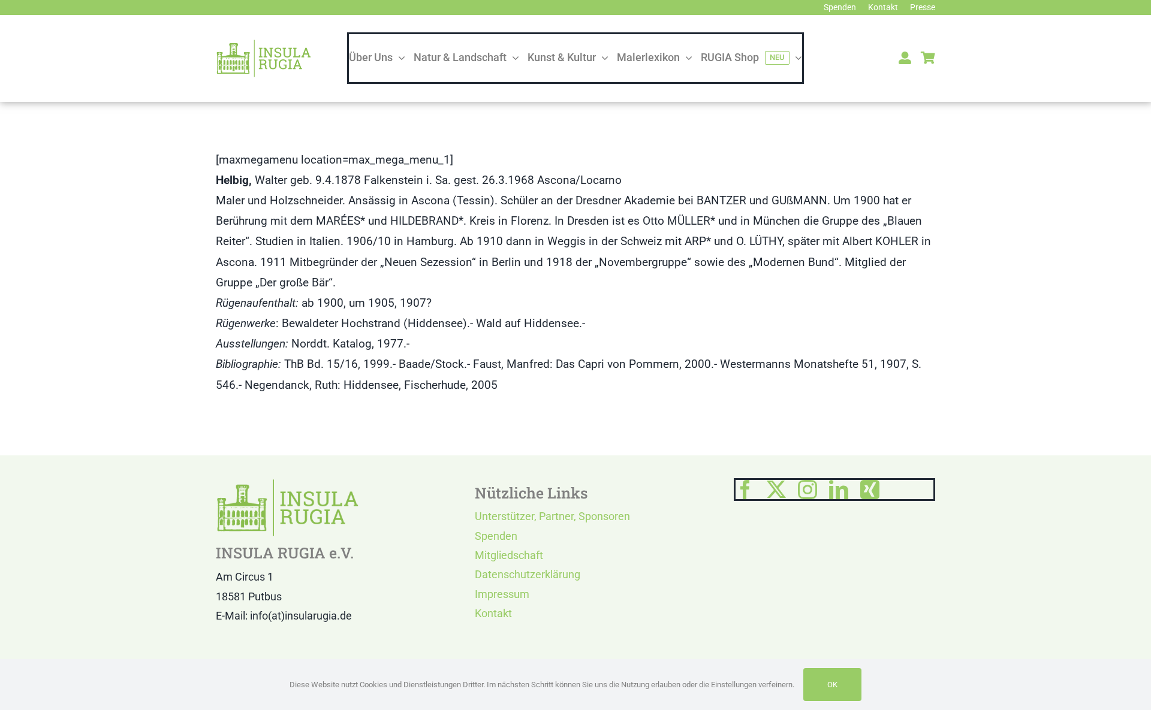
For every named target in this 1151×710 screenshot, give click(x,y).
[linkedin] (838, 489)
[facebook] (745, 489)
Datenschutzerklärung (527, 574)
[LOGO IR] (264, 45)
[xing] (869, 489)
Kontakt (493, 613)
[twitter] (776, 489)
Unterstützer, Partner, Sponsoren (552, 516)
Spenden (496, 536)
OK (832, 684)
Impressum (502, 594)
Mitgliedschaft (509, 555)
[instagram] (807, 489)
